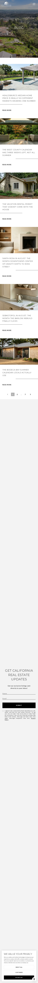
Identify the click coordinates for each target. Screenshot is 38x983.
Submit (19, 705)
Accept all (19, 977)
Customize (19, 972)
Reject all (19, 967)
